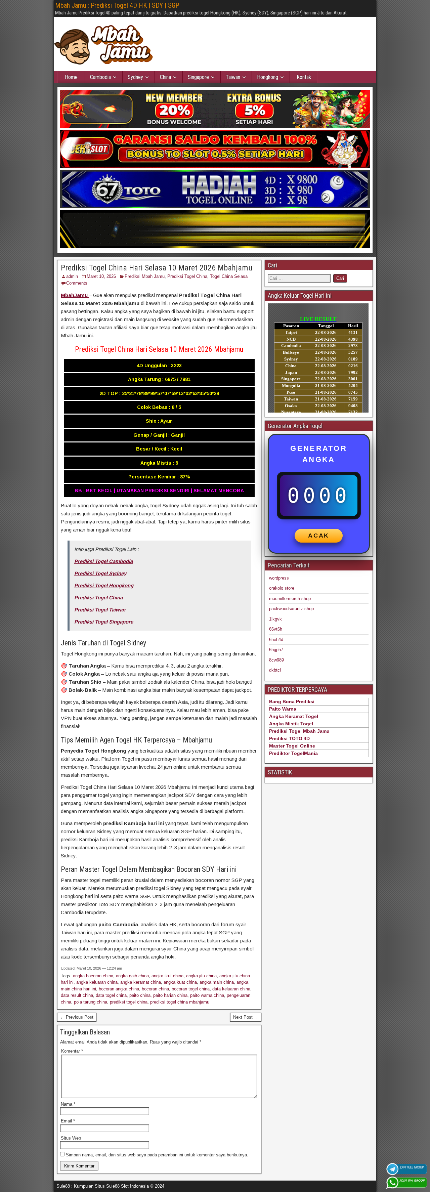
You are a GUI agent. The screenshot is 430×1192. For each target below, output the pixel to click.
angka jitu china (201, 975)
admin (72, 276)
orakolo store (281, 588)
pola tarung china (90, 1002)
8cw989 (276, 660)
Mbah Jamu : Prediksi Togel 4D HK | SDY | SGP (117, 5)
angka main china (217, 982)
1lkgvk (275, 619)
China (165, 77)
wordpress (279, 578)
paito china (139, 995)
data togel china (111, 995)
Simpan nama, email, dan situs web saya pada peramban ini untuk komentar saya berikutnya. (157, 1154)
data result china (77, 995)
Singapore (198, 77)
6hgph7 (276, 649)
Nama (68, 1104)
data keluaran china (231, 988)
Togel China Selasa (229, 276)
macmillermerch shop (290, 598)
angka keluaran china (97, 982)
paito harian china (170, 995)
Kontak (304, 77)
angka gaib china (132, 975)
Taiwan (233, 77)
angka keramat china (140, 982)
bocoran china (155, 988)
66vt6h (275, 629)
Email (68, 1120)
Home (71, 77)
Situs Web (71, 1138)
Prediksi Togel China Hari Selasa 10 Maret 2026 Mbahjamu (157, 267)
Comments (76, 283)
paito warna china (207, 995)
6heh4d (276, 639)
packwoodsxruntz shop (291, 608)
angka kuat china (180, 982)
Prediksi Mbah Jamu (145, 276)
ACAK (318, 535)
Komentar (72, 1051)
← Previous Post (76, 1017)
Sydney (135, 77)
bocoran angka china (119, 988)
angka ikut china (167, 975)
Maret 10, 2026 (101, 276)
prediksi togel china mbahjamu (179, 1002)
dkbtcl (275, 670)
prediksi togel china (128, 1002)
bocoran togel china (191, 988)
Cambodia (100, 77)
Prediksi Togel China (187, 276)
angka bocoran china (93, 975)
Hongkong (267, 77)
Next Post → (245, 1017)
